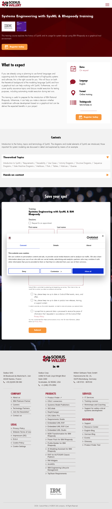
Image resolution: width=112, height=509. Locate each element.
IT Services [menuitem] (89, 397)
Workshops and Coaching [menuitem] (94, 405)
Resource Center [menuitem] (91, 427)
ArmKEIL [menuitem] (51, 464)
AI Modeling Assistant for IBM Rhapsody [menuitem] (60, 450)
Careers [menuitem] (16, 405)
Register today (16, 47)
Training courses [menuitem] (91, 401)
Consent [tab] (23, 245)
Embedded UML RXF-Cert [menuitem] (58, 426)
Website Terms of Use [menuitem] (22, 432)
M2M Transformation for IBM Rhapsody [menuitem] (59, 435)
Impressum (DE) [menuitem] (19, 436)
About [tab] (88, 245)
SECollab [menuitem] (51, 408)
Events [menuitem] (87, 438)
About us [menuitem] (16, 397)
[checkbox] (56, 223)
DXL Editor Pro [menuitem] (54, 416)
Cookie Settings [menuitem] (19, 446)
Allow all (88, 271)
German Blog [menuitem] (89, 434)
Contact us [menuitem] (17, 416)
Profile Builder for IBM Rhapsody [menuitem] (57, 444)
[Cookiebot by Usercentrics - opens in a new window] (88, 238)
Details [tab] (56, 245)
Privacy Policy (39, 316)
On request (84, 70)
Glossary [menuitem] (88, 441)
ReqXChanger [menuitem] (53, 412)
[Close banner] (103, 238)
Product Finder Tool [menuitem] (92, 445)
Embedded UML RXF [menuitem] (56, 423)
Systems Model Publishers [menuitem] (58, 405)
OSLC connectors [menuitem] (55, 401)
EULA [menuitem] (15, 439)
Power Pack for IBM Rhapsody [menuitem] (60, 440)
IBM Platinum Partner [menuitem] (21, 401)
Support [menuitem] (87, 423)
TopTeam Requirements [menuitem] (57, 474)
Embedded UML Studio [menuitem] (57, 430)
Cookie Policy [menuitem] (18, 443)
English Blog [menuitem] (89, 431)
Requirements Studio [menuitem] (56, 419)
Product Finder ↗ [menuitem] (55, 398)
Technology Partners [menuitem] (21, 408)
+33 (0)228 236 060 (14, 382)
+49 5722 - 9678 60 (84, 382)
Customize (55, 271)
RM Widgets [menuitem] (53, 461)
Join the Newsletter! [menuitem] (21, 412)
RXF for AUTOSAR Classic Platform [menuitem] (59, 456)
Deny (24, 271)
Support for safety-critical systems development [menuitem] (94, 409)
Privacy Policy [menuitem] (19, 428)
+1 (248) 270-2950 (48, 385)
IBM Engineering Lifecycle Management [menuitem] (58, 469)
